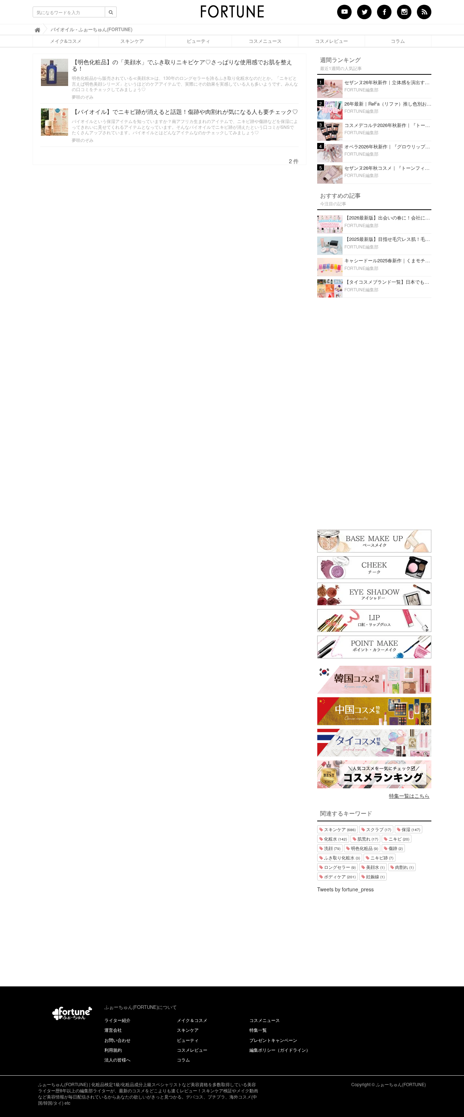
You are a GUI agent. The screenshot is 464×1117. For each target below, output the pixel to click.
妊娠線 (375, 876)
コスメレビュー (331, 41)
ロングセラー (339, 867)
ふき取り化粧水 (341, 857)
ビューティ (198, 41)
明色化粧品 (364, 848)
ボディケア (339, 876)
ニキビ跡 (381, 857)
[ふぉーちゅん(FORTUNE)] (232, 14)
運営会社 (113, 1030)
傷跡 (395, 848)
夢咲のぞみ (83, 97)
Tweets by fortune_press (345, 889)
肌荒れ (367, 838)
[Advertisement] (374, 412)
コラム (398, 41)
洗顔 (331, 848)
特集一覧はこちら (409, 795)
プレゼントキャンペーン (273, 1040)
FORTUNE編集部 (361, 89)
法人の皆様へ (117, 1059)
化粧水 (335, 838)
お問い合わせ (117, 1040)
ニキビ (398, 838)
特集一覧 (258, 1030)
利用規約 (113, 1050)
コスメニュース (265, 41)
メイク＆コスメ (192, 1020)
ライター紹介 (117, 1020)
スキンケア (132, 41)
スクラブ (378, 829)
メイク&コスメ (66, 41)
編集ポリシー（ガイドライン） (279, 1050)
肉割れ (404, 867)
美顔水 (375, 867)
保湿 (410, 829)
